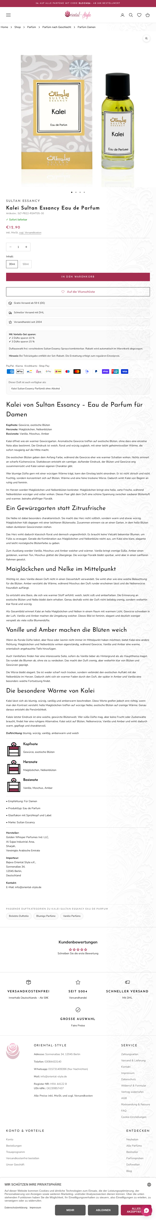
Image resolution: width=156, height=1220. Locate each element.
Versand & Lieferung (133, 1060)
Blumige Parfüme (46, 916)
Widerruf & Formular (133, 1085)
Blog (129, 1171)
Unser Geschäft (15, 1164)
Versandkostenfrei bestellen (22, 1158)
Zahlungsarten (129, 1054)
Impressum (128, 1073)
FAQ (124, 1111)
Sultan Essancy (23, 201)
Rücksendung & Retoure (135, 1104)
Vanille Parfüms (71, 916)
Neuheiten (132, 1139)
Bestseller (132, 1152)
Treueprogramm (15, 1152)
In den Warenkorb (78, 277)
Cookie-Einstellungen (133, 1117)
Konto (9, 1139)
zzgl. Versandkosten (30, 232)
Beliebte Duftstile (19, 916)
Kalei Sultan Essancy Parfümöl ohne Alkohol (35, 388)
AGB (124, 1098)
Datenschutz (128, 1079)
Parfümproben (134, 1158)
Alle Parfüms (134, 1146)
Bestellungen (14, 1146)
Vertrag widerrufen (132, 1092)
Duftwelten (133, 1164)
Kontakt (126, 1067)
